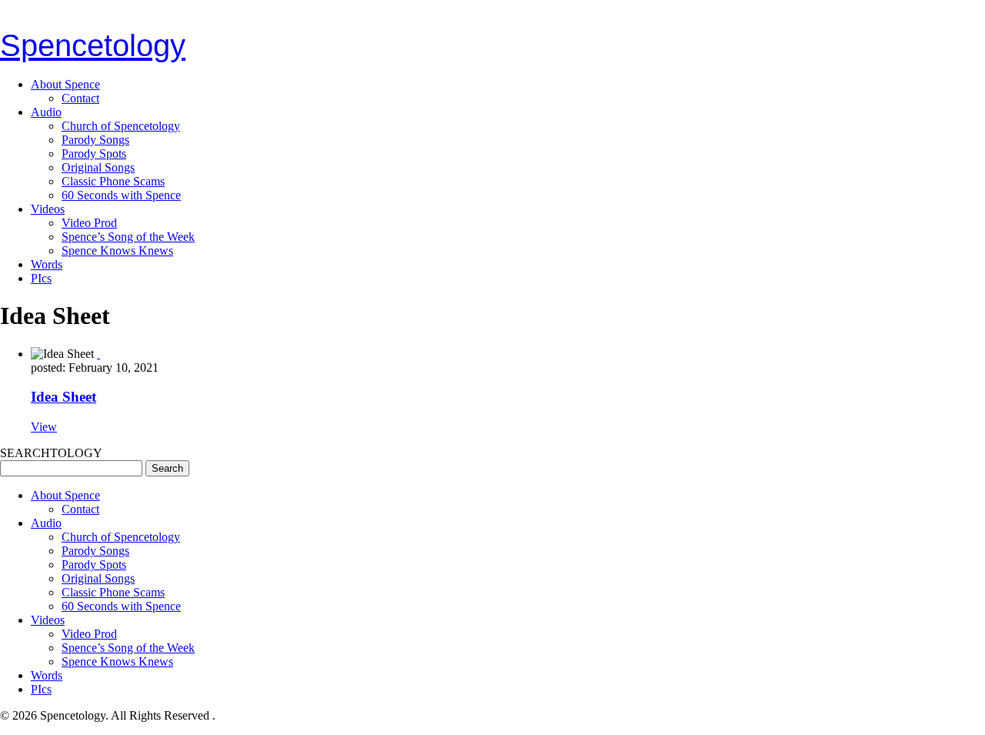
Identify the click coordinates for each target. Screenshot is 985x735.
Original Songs (98, 167)
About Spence (65, 84)
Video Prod (89, 222)
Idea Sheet (63, 397)
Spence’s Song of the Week (128, 236)
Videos (48, 208)
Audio (46, 112)
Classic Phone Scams (113, 181)
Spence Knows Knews (117, 250)
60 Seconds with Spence (121, 195)
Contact (80, 98)
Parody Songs (95, 139)
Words (46, 264)
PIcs (41, 278)
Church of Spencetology (121, 125)
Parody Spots (94, 153)
